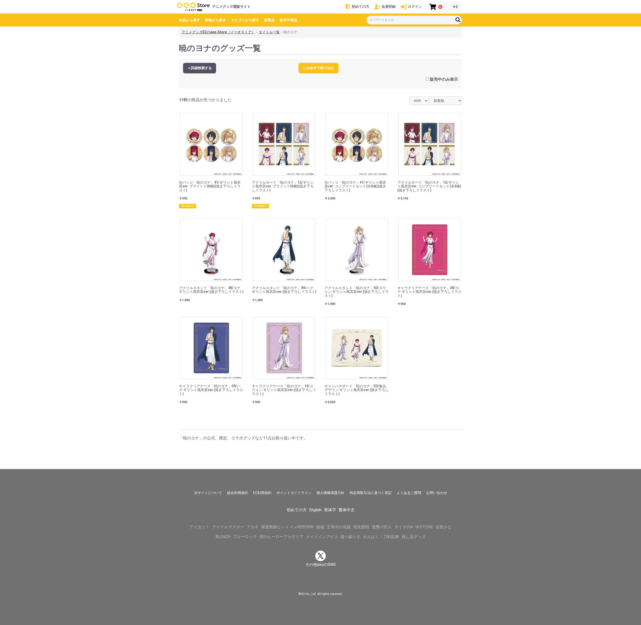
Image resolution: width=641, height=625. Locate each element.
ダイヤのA (403, 527)
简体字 (330, 510)
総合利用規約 (237, 493)
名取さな (443, 527)
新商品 (269, 20)
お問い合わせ (436, 493)
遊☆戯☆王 (351, 536)
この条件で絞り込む (318, 68)
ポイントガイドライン (293, 493)
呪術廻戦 (361, 527)
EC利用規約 (262, 493)
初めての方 (297, 510)
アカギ (253, 527)
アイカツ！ (200, 527)
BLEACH (223, 536)
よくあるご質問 (409, 493)
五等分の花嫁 (339, 527)
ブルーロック (245, 536)
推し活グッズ (414, 536)
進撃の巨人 (382, 527)
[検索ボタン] (457, 19)
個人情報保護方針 (330, 493)
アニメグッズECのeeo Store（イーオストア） (218, 32)
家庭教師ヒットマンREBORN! (287, 527)
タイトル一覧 (269, 32)
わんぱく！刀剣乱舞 (381, 536)
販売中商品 (288, 20)
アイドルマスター (228, 527)
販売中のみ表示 (444, 79)
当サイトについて (208, 493)
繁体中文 (347, 510)
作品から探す (189, 20)
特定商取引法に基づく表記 (371, 493)
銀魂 (320, 527)
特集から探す (215, 20)
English (315, 510)
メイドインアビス (322, 536)
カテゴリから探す (245, 20)
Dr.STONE (424, 527)
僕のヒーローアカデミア (281, 536)
